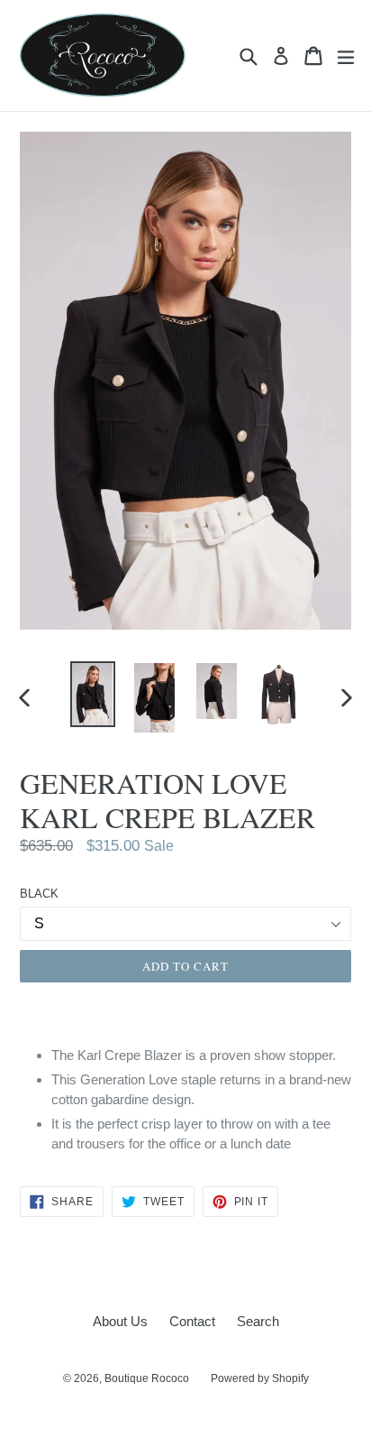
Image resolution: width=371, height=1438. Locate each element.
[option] (92, 694)
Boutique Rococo (146, 1378)
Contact (192, 1321)
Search (258, 1321)
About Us (120, 1321)
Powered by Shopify (260, 1378)
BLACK (39, 893)
